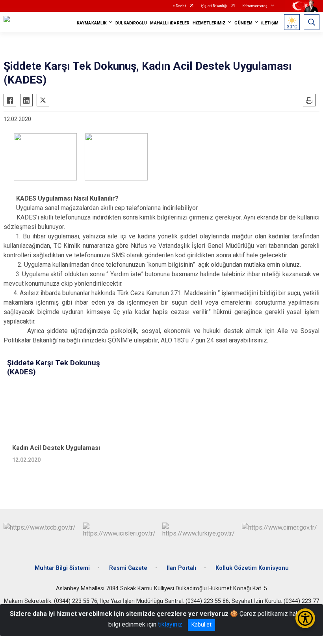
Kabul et (201, 624)
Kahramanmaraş (254, 6)
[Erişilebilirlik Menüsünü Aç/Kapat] (305, 618)
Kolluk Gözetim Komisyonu (252, 568)
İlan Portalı (181, 568)
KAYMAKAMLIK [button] (92, 23)
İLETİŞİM (269, 23)
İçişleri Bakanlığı (214, 6)
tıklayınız (170, 624)
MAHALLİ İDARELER (169, 23)
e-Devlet (179, 6)
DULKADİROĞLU (131, 23)
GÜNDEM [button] (243, 23)
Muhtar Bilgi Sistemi (62, 568)
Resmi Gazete (128, 568)
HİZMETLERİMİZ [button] (209, 23)
